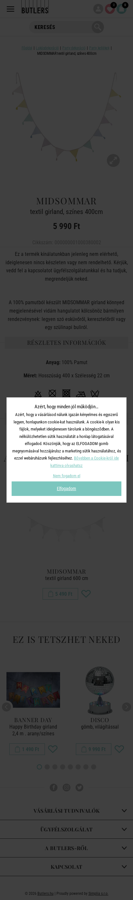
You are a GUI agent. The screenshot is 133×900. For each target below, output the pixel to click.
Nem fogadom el (66, 475)
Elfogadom (66, 488)
